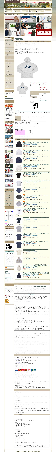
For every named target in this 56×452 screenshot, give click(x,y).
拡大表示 (23, 96)
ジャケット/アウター (9, 83)
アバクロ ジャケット (8, 274)
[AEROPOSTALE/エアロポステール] (8, 11)
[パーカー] (12, 29)
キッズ (45, 286)
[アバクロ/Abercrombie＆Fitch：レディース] (8, 14)
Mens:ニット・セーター (9, 200)
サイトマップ (49, 0)
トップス (7, 54)
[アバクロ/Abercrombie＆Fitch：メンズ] (8, 10)
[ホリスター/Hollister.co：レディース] (16, 14)
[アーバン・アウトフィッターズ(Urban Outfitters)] (24, 11)
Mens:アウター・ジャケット (9, 192)
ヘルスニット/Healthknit (7, 57)
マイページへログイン (30, 0)
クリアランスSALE (8, 75)
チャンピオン (7, 273)
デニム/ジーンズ (8, 71)
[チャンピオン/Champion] (28, 22)
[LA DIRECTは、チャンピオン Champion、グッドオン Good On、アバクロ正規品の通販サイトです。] (12, 1)
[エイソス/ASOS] (32, 11)
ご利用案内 (36, 0)
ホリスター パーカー (8, 278)
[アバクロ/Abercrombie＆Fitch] (12, 22)
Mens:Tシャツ (7, 195)
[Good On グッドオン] (44, 22)
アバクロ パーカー (8, 277)
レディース (38, 286)
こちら (11, 118)
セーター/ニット (8, 85)
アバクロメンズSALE (9, 74)
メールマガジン (9, 90)
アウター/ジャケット (9, 63)
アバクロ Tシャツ (8, 279)
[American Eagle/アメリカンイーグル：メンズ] (24, 10)
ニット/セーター (8, 66)
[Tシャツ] (28, 29)
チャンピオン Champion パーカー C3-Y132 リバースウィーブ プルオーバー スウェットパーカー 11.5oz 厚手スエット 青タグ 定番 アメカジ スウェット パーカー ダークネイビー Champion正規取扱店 (36, 273)
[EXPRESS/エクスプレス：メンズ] (32, 10)
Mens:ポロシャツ (8, 197)
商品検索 (8, 37)
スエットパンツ (8, 44)
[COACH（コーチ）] (47, 10)
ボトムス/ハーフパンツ (9, 70)
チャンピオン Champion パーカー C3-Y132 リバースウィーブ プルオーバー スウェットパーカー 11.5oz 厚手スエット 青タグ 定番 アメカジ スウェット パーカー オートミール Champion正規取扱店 (36, 265)
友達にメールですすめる (43, 100)
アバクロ (6, 271)
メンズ (35, 286)
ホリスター (7, 272)
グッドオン (6, 47)
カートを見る (23, 0)
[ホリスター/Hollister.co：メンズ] (16, 10)
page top (48, 280)
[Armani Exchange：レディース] (32, 14)
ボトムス (7, 55)
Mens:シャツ (7, 198)
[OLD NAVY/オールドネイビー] (16, 11)
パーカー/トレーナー (9, 51)
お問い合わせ (40, 0)
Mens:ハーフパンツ (8, 203)
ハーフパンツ (8, 45)
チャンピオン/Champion (9, 40)
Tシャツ (7, 43)
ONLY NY (17, 39)
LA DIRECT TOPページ (18, 38)
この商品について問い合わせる (44, 98)
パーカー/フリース (9, 62)
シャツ (7, 81)
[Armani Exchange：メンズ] (40, 10)
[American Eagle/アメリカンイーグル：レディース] (24, 14)
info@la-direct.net (8, 233)
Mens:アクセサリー (8, 205)
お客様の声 (44, 0)
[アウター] (44, 29)
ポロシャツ (7, 78)
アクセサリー (8, 87)
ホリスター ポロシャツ (9, 280)
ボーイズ (42, 286)
